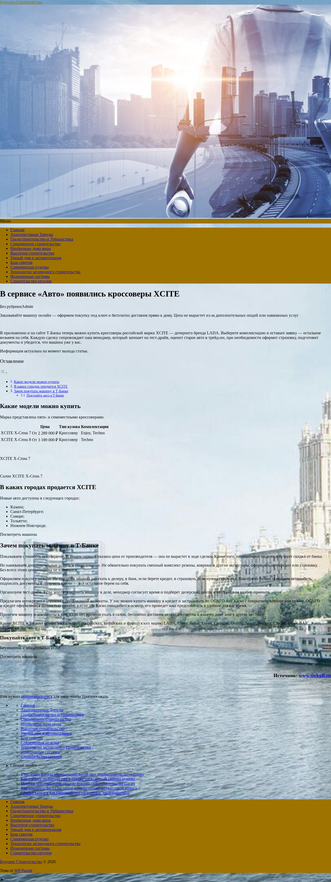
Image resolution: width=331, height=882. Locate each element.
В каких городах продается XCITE (41, 386)
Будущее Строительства (21, 2)
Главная (17, 230)
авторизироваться (36, 696)
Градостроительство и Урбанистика (41, 239)
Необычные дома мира (30, 248)
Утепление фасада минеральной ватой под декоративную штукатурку (82, 774)
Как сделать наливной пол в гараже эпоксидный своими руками (78, 779)
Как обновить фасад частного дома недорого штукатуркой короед (79, 788)
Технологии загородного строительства (45, 272)
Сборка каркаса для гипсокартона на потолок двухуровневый (75, 793)
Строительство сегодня (30, 281)
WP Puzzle (23, 870)
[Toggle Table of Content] (4, 373)
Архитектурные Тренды (31, 234)
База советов (21, 262)
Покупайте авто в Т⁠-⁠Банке (45, 395)
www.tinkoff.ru (315, 675)
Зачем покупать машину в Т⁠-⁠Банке (41, 391)
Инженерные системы (30, 276)
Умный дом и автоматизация (35, 258)
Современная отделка (29, 267)
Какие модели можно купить (36, 382)
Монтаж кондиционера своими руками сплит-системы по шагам (78, 783)
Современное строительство (35, 244)
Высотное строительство (32, 253)
